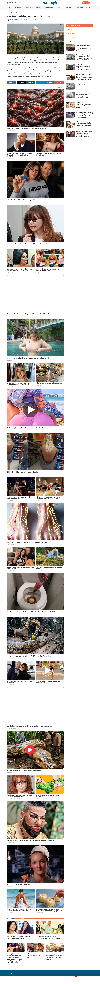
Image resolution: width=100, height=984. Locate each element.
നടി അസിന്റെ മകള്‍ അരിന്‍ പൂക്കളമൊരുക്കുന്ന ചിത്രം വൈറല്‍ (34, 955)
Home (8, 12)
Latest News (17, 8)
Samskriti (80, 8)
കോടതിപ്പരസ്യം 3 (70, 37)
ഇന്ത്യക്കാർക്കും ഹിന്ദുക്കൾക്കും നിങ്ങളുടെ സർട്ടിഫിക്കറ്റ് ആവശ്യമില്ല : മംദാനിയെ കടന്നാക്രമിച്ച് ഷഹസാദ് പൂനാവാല (84, 135)
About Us (61, 972)
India (16, 12)
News (12, 12)
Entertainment (49, 8)
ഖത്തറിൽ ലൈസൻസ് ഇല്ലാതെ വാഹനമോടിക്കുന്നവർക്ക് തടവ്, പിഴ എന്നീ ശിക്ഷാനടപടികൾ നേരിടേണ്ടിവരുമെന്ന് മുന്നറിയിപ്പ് (84, 115)
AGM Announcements (88, 972)
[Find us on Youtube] (15, 3)
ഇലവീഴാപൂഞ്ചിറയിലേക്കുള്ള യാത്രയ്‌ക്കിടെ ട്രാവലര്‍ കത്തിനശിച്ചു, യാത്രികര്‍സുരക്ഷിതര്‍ (84, 95)
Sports (38, 8)
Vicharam (28, 8)
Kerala (29, 950)
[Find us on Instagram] (10, 3)
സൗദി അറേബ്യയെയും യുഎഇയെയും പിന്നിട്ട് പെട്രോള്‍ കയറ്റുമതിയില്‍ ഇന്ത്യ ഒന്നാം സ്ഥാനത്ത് (54, 956)
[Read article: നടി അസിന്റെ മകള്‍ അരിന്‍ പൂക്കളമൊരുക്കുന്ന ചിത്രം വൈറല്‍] (35, 947)
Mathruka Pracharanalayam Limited (15, 972)
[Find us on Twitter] (12, 3)
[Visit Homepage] (50, 3)
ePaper (86, 3)
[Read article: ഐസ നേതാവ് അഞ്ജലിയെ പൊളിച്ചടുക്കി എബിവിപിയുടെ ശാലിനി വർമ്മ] (20, 927)
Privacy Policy (80, 972)
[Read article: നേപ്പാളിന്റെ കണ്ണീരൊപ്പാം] (70, 86)
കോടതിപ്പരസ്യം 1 (70, 30)
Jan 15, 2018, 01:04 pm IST (28, 19)
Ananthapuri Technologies (19, 973)
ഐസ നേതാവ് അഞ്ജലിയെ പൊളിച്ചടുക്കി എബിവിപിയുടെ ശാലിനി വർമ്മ (18, 937)
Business (88, 8)
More (59, 8)
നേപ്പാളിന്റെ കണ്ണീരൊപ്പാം (83, 84)
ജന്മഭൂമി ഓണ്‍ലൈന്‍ (16, 19)
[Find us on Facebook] (7, 3)
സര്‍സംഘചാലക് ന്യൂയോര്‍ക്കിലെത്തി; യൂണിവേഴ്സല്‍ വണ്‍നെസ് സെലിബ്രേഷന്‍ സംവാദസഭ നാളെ (48, 938)
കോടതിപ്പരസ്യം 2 (70, 33)
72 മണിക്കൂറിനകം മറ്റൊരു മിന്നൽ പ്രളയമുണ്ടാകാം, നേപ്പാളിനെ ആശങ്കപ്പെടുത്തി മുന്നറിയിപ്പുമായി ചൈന (84, 57)
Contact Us (66, 972)
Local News (69, 8)
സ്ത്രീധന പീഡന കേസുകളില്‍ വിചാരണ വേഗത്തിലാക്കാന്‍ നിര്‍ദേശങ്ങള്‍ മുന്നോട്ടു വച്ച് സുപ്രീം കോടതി (83, 124)
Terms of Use (73, 972)
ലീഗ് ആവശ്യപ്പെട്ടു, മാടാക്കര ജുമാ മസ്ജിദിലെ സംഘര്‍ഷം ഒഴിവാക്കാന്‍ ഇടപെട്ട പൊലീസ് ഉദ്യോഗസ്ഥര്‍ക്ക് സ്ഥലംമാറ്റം (84, 76)
